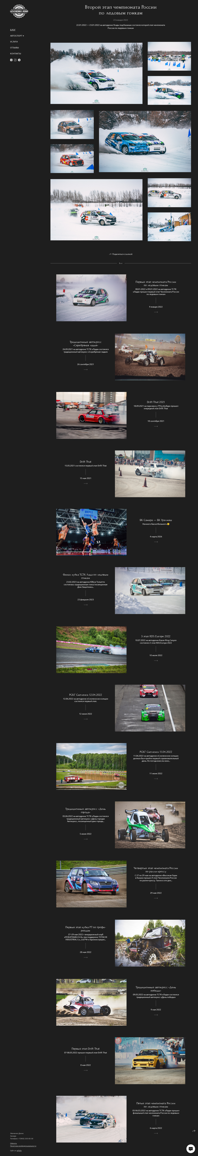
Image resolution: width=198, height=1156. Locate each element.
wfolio (19, 1150)
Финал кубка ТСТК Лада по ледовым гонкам (85, 576)
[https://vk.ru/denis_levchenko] (11, 59)
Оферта (13, 1143)
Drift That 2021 (156, 402)
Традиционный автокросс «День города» (85, 810)
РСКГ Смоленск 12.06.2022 (85, 694)
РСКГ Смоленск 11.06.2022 (156, 751)
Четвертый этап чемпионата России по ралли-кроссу (156, 869)
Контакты (15, 53)
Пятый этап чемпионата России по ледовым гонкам (155, 1105)
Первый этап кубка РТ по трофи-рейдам (85, 928)
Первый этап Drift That (86, 1048)
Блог (13, 30)
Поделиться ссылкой (122, 254)
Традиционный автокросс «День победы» (156, 989)
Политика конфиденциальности (23, 1146)
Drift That (85, 461)
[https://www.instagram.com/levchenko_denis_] (15, 59)
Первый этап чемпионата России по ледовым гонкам (156, 283)
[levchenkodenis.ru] (19, 11)
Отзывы (14, 47)
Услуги (14, 41)
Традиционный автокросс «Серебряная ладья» (86, 343)
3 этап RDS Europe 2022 (155, 636)
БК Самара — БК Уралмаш (156, 520)
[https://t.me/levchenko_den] (19, 59)
